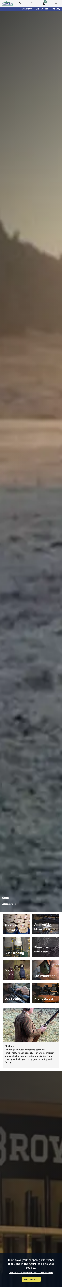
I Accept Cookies (31, 1279)
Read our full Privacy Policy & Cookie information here (31, 1273)
